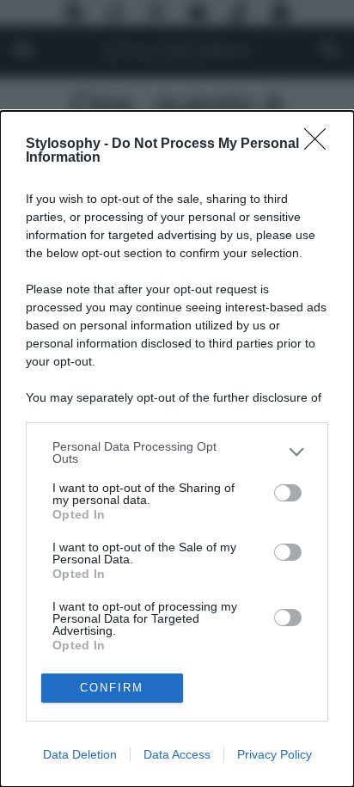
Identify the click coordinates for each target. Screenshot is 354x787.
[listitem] (177, 452)
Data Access (177, 754)
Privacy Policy (274, 754)
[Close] (320, 144)
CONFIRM (111, 687)
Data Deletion (80, 754)
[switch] (288, 492)
